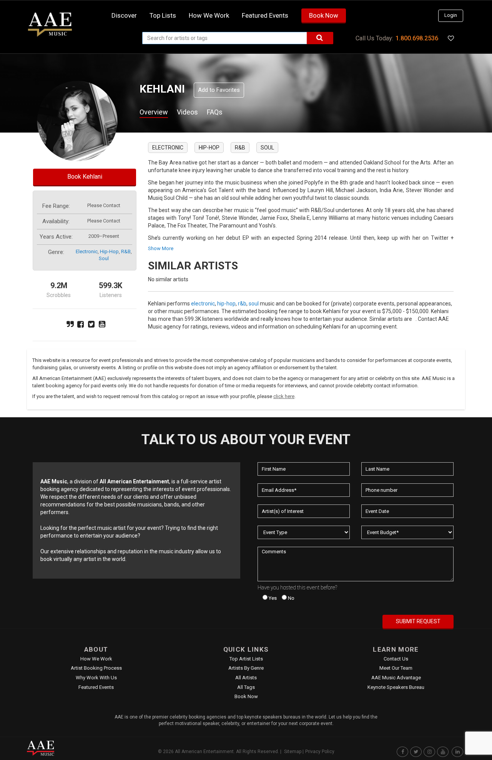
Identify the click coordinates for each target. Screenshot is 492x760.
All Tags (246, 687)
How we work (209, 15)
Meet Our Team (395, 668)
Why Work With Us (96, 677)
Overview (154, 112)
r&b (126, 251)
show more (160, 248)
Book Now (323, 15)
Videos (187, 112)
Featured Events (265, 15)
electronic (87, 251)
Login (450, 15)
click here (283, 396)
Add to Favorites (219, 89)
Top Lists (163, 15)
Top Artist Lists (246, 659)
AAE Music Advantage (396, 677)
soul (104, 258)
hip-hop (109, 251)
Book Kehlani (84, 176)
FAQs (215, 112)
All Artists (246, 677)
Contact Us (396, 659)
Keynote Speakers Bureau (395, 687)
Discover (124, 15)
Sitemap (292, 751)
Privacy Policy (319, 751)
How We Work (96, 659)
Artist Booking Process (96, 668)
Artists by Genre (246, 668)
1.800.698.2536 (417, 38)
